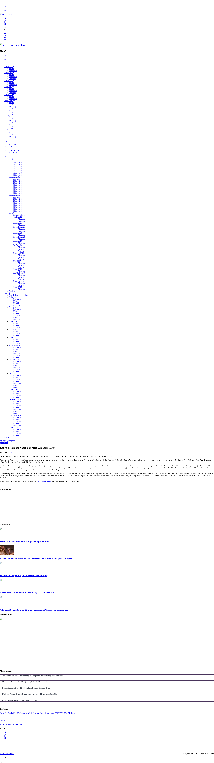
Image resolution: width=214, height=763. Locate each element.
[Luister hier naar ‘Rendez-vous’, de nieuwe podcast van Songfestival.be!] (44, 667)
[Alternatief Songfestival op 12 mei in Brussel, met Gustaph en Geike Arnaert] (7, 605)
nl (5, 6)
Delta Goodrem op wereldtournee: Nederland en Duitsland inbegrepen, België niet (37, 558)
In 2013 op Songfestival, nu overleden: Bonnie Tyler (23, 575)
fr (5, 8)
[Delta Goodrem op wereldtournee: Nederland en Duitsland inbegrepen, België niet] (7, 554)
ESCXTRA (59, 713)
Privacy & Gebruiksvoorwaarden (11, 724)
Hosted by (7, 713)
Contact (2, 721)
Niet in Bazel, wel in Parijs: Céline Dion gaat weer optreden (27, 593)
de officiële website (44, 481)
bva (11, 452)
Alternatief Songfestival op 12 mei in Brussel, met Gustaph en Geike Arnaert (34, 610)
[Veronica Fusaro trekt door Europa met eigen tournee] (7, 537)
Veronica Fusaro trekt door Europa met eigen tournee (24, 541)
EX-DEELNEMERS (7, 441)
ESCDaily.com (19, 713)
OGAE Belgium (69, 713)
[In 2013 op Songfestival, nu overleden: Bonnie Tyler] (7, 571)
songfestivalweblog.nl (33, 713)
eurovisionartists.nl (48, 713)
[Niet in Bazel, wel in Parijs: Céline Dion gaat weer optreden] (7, 588)
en (5, 10)
